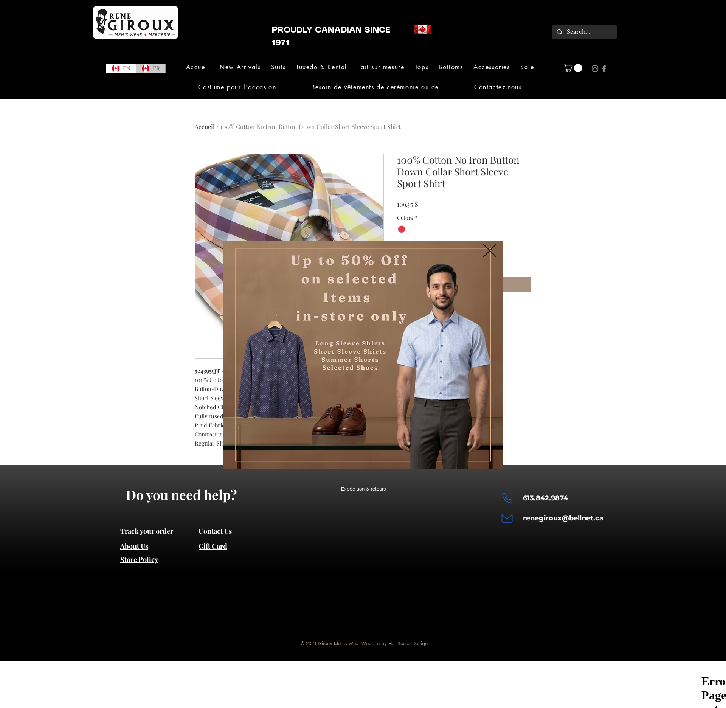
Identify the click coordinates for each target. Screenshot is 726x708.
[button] (489, 250)
